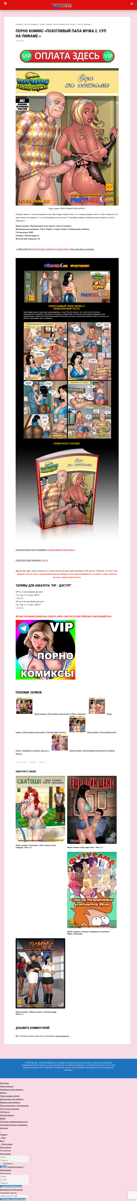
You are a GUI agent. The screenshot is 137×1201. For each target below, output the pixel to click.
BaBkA (33, 762)
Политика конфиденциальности (14, 1122)
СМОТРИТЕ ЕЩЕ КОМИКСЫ (32, 560)
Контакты (4, 1128)
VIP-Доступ (5, 1112)
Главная (19, 24)
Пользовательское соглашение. (14, 1125)
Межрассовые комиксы (10, 1102)
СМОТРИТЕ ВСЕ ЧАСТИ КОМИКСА (45, 550)
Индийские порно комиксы (11, 1089)
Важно (3, 1118)
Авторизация (5, 1170)
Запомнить (8, 1163)
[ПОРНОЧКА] (68, 6)
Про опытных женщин (9, 1109)
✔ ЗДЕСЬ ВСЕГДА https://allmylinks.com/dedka (55, 249)
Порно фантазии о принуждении (14, 1106)
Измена (3, 1093)
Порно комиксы (31, 24)
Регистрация (5, 1154)
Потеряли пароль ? (15, 1167)
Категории (4, 1083)
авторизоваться (62, 1036)
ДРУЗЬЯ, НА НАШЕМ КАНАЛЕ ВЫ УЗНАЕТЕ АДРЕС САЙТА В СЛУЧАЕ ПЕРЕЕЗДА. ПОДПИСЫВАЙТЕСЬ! (64, 616)
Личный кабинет (7, 1115)
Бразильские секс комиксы (11, 1099)
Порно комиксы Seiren (10, 1096)
